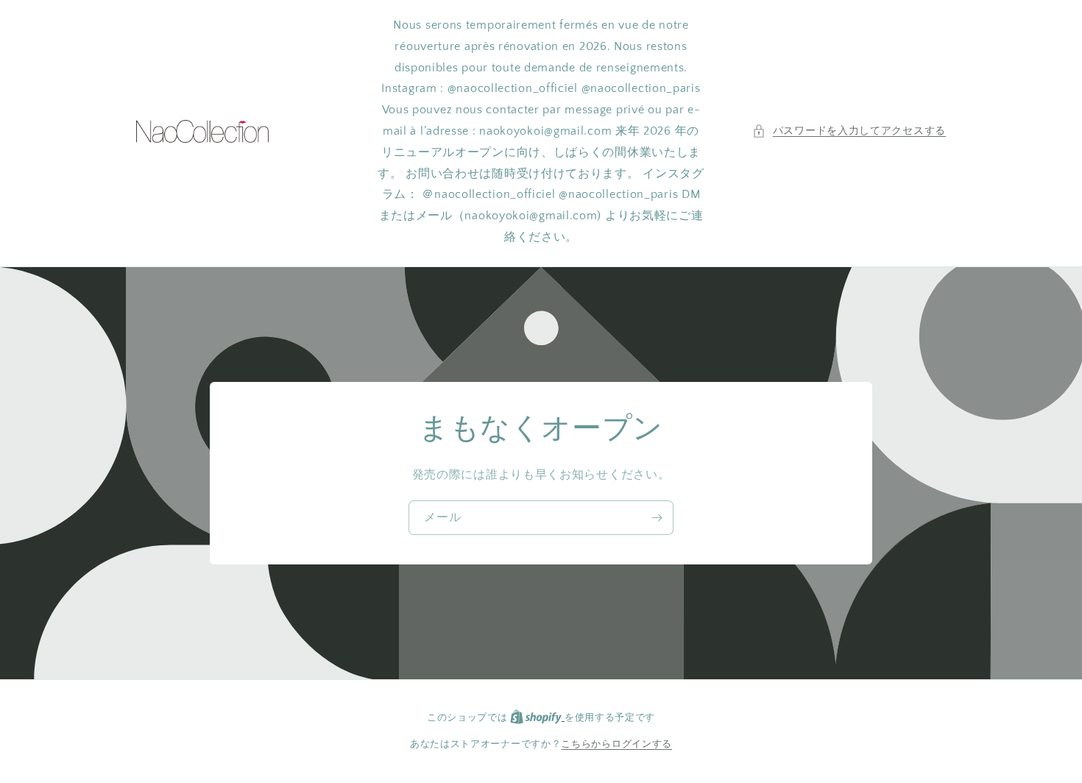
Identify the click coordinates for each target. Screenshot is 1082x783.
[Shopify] (537, 717)
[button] (849, 131)
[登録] (656, 517)
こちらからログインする (616, 744)
